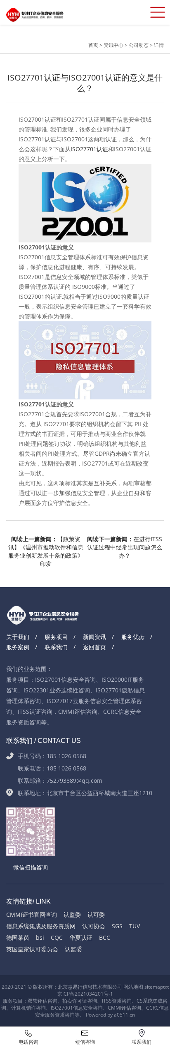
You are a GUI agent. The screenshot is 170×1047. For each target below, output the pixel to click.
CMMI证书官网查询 (31, 914)
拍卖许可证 (74, 1000)
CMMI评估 (119, 1007)
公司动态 (139, 45)
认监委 (72, 914)
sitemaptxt (156, 986)
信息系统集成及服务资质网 (41, 926)
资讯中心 (113, 45)
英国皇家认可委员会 (32, 949)
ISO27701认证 (89, 149)
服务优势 (132, 637)
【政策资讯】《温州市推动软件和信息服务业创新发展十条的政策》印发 (45, 547)
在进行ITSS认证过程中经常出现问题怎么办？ (124, 547)
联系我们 (56, 647)
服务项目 (56, 637)
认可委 (96, 914)
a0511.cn (124, 1014)
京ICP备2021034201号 (83, 993)
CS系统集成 (150, 1000)
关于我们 (17, 637)
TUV (134, 926)
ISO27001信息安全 (72, 1007)
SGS (117, 926)
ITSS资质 (112, 1000)
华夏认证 (80, 937)
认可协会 (93, 926)
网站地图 (133, 986)
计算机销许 (23, 1007)
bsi (40, 937)
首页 (93, 45)
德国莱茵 (17, 937)
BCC (104, 937)
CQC (57, 937)
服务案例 (17, 647)
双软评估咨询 (42, 1000)
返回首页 (94, 647)
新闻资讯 (94, 637)
